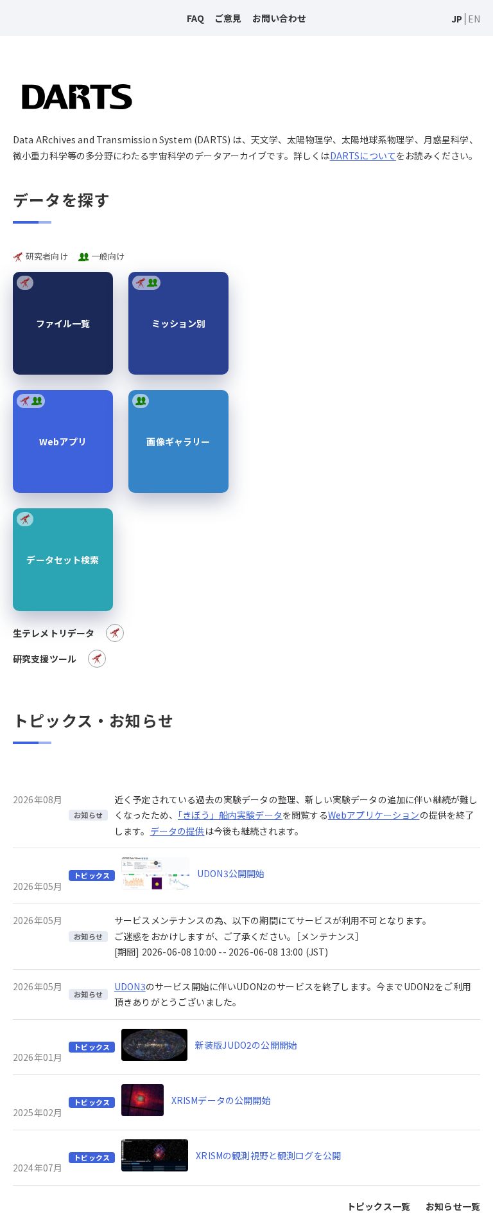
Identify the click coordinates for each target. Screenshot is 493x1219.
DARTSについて (363, 155)
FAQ (195, 18)
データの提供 (177, 830)
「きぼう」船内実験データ (230, 814)
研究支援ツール (44, 658)
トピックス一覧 (378, 1206)
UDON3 (130, 986)
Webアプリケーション (374, 814)
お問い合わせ (279, 18)
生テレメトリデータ (53, 633)
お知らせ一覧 (453, 1206)
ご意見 (227, 18)
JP (456, 18)
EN (474, 18)
